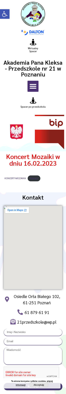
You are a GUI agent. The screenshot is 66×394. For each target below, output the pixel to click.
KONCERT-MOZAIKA (15, 178)
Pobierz (34, 178)
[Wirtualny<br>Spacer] (33, 42)
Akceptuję (39, 384)
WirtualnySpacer (33, 50)
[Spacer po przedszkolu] (33, 100)
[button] (5, 14)
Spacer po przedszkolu (33, 106)
